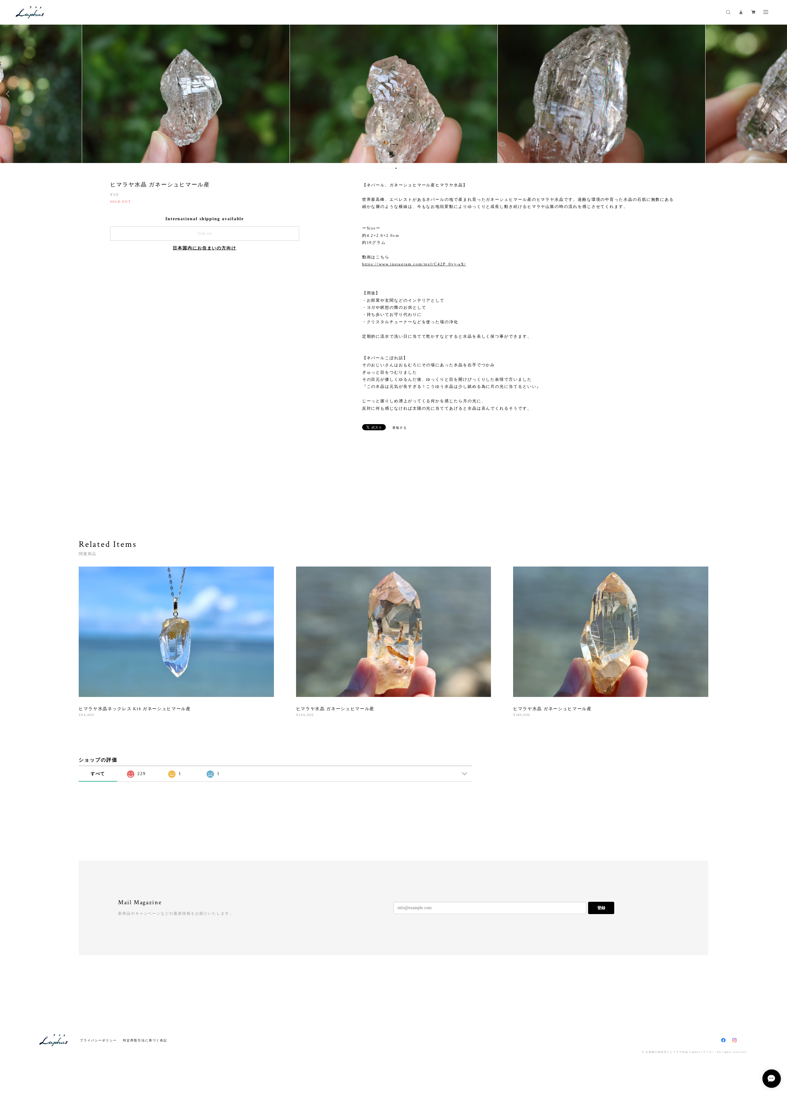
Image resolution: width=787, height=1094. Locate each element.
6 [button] (396, 168)
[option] (186, 94)
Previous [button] (9, 94)
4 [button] (388, 168)
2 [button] (380, 168)
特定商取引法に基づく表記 (145, 1040)
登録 (601, 907)
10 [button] (412, 168)
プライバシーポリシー (98, 1040)
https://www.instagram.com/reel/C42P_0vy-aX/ (414, 264)
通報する (399, 427)
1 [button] (376, 168)
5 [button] (392, 168)
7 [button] (400, 168)
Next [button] (778, 94)
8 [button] (404, 168)
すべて (98, 773)
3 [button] (384, 168)
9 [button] (408, 168)
